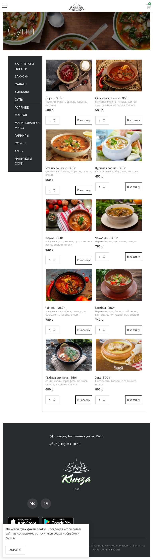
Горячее (22, 107)
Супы (19, 99)
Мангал (21, 115)
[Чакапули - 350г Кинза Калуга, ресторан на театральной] (118, 215)
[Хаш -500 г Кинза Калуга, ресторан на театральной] (118, 355)
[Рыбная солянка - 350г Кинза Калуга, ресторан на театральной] (68, 355)
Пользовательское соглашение (112, 545)
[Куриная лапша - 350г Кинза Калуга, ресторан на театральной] (118, 145)
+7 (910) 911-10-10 (66, 443)
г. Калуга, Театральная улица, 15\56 (78, 436)
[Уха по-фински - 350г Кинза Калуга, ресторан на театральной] (68, 145)
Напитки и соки (23, 161)
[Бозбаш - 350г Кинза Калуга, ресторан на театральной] (118, 285)
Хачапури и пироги (24, 66)
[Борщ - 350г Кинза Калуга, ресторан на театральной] (68, 75)
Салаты (21, 84)
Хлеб (19, 151)
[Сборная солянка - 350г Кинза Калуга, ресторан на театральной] (118, 75)
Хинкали (22, 92)
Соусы (20, 143)
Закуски (21, 76)
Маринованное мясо (28, 125)
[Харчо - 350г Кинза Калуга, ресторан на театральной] (68, 215)
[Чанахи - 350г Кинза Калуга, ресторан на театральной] (68, 285)
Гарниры (22, 135)
